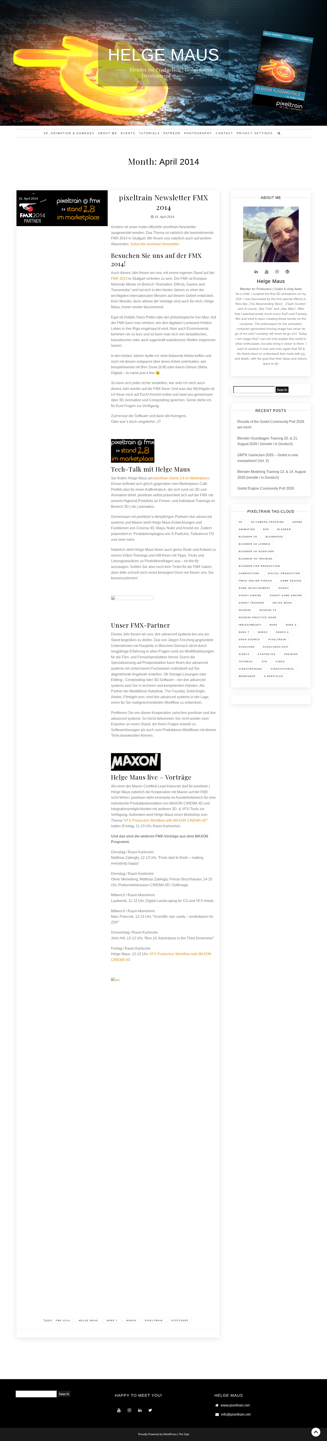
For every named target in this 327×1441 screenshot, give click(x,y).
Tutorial (246, 661)
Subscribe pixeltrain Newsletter (154, 244)
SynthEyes (267, 654)
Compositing (249, 573)
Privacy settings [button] (255, 133)
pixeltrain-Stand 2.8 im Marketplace (181, 478)
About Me (107, 133)
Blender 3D (248, 536)
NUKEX (131, 1320)
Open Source (249, 639)
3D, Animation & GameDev (69, 133)
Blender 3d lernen (254, 544)
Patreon (172, 133)
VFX (264, 661)
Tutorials (149, 133)
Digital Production (284, 573)
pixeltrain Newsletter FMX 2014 (163, 202)
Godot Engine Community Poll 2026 (265, 488)
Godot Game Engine (286, 595)
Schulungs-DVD (275, 647)
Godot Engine (250, 595)
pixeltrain (154, 1320)
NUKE (274, 625)
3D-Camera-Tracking (267, 522)
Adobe (297, 522)
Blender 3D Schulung (257, 551)
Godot (284, 588)
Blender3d (274, 536)
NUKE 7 (112, 1320)
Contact (224, 133)
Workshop (247, 676)
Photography (198, 133)
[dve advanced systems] (132, 606)
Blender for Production (259, 566)
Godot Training (251, 603)
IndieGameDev (250, 625)
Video (280, 661)
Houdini (245, 610)
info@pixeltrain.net (235, 1414)
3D (240, 522)
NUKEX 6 (282, 632)
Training (291, 654)
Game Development (254, 588)
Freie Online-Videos (255, 581)
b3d (266, 529)
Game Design (291, 581)
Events (128, 133)
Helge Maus (88, 1320)
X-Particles (273, 676)
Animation (247, 529)
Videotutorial (282, 669)
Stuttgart (180, 1320)
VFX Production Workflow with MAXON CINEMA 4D (165, 820)
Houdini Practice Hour (258, 617)
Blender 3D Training (256, 558)
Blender (284, 529)
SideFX (244, 654)
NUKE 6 (291, 625)
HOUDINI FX (268, 610)
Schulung (247, 647)
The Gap (184, 1434)
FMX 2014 (119, 278)
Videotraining (250, 669)
